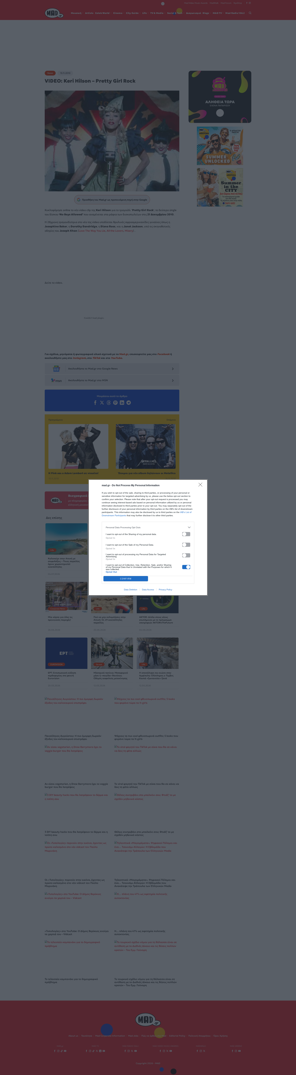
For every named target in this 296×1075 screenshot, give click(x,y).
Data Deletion (130, 589)
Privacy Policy (165, 589)
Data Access (148, 589)
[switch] (186, 534)
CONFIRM (126, 579)
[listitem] (148, 527)
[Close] (201, 486)
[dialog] (148, 537)
